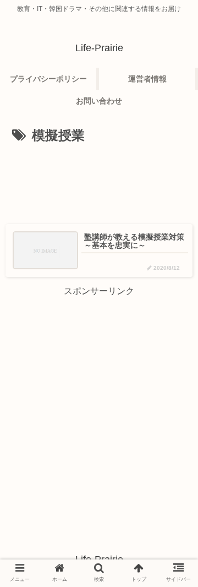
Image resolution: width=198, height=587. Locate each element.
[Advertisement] (99, 180)
